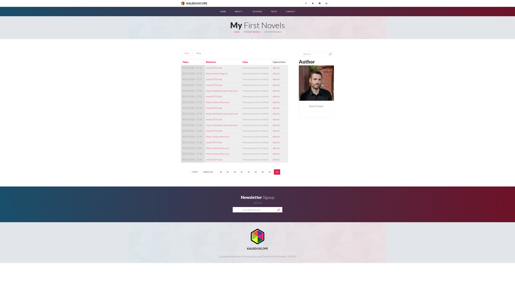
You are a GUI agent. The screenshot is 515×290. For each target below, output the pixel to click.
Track (200, 53)
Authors (257, 11)
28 (221, 172)
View (186, 53)
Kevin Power (316, 106)
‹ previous (208, 172)
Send (278, 210)
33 (256, 172)
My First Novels (252, 32)
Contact (290, 11)
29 (228, 172)
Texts (274, 11)
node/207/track (214, 67)
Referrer (211, 62)
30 (235, 172)
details (276, 67)
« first (195, 172)
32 (249, 172)
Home (223, 11)
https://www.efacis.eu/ (217, 102)
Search (330, 54)
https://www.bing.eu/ (217, 73)
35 (269, 172)
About (238, 11)
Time (185, 62)
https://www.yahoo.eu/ (217, 136)
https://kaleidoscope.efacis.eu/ (222, 90)
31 (242, 172)
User (245, 62)
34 (263, 172)
